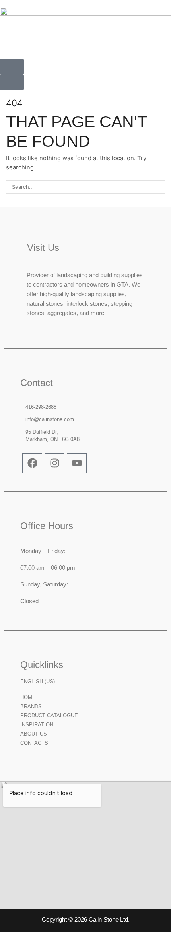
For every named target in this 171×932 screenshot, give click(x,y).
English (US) (37, 681)
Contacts (34, 743)
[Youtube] (77, 463)
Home (28, 697)
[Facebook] (32, 463)
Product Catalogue (49, 715)
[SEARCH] (158, 187)
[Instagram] (54, 463)
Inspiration (36, 725)
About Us (33, 734)
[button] (12, 66)
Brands (31, 706)
